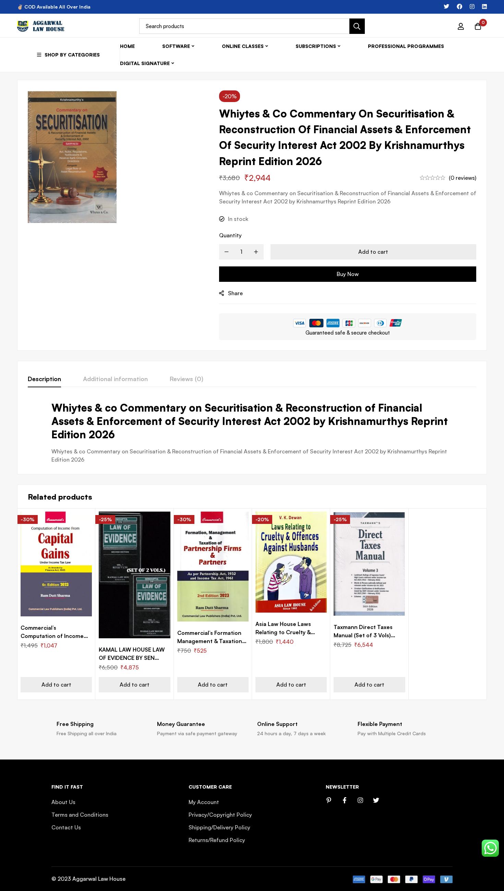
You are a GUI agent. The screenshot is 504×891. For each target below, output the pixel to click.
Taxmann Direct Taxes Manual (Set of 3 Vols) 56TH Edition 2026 (363, 635)
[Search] (357, 26)
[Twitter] (446, 6)
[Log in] (460, 26)
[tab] (44, 379)
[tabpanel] (252, 432)
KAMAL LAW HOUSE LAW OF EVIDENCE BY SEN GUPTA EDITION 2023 (132, 657)
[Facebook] (459, 6)
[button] (56, 684)
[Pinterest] (329, 800)
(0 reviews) (462, 177)
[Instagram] (472, 6)
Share (235, 293)
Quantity (230, 235)
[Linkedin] (484, 6)
